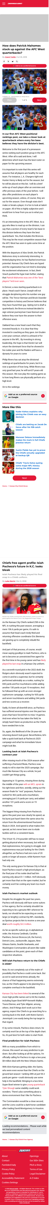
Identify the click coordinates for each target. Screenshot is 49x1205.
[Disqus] (25, 520)
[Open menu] (3, 3)
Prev (9, 100)
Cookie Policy (8, 1173)
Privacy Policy (8, 1169)
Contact (5, 1160)
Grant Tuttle (10, 57)
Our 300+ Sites (37, 1160)
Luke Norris (10, 581)
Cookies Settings (10, 1182)
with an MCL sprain (32, 784)
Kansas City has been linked (15, 993)
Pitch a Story (36, 1165)
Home (4, 486)
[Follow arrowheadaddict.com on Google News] (43, 396)
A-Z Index (34, 1178)
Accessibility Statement (13, 1178)
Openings (34, 1156)
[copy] (17, 61)
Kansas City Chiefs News (19, 486)
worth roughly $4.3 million (19, 924)
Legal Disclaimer (37, 1173)
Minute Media (14, 1188)
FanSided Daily (9, 1165)
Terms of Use (36, 1169)
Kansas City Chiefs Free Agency (21, 1139)
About (5, 1156)
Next (39, 100)
